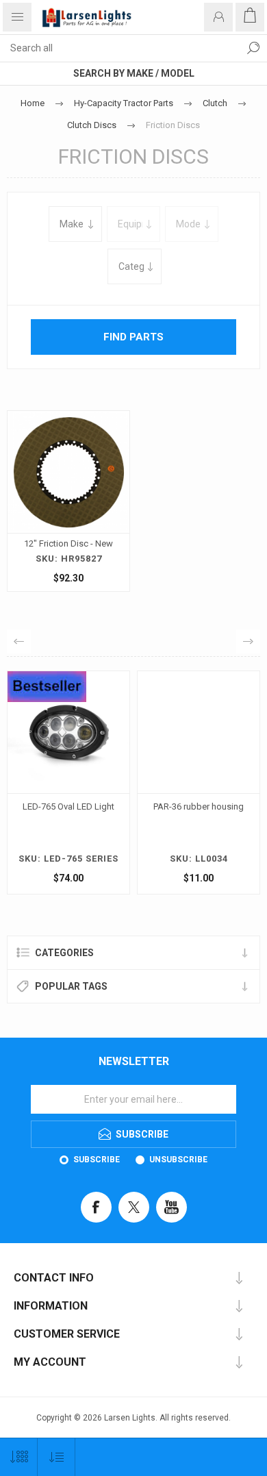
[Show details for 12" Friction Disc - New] (68, 472)
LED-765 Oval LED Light (68, 806)
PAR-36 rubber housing (198, 806)
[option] (68, 786)
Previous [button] (19, 641)
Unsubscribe (178, 1159)
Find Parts (253, 48)
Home (32, 103)
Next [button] (248, 641)
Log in (218, 17)
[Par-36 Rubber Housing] (198, 732)
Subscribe (96, 1159)
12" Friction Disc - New (68, 543)
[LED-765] (68, 732)
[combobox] (120, 48)
